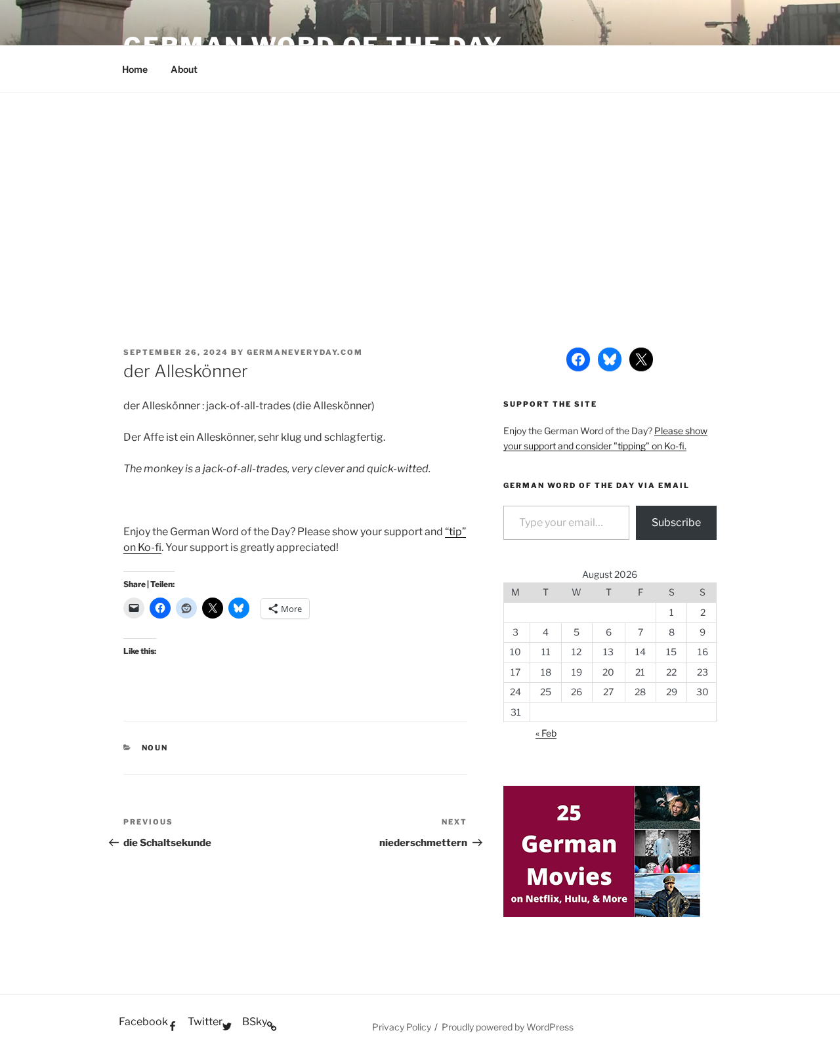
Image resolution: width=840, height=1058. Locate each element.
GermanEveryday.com (305, 352)
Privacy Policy (401, 1026)
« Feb (546, 733)
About (184, 69)
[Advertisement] (420, 191)
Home (135, 69)
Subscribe (676, 522)
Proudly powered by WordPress (508, 1026)
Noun (155, 747)
